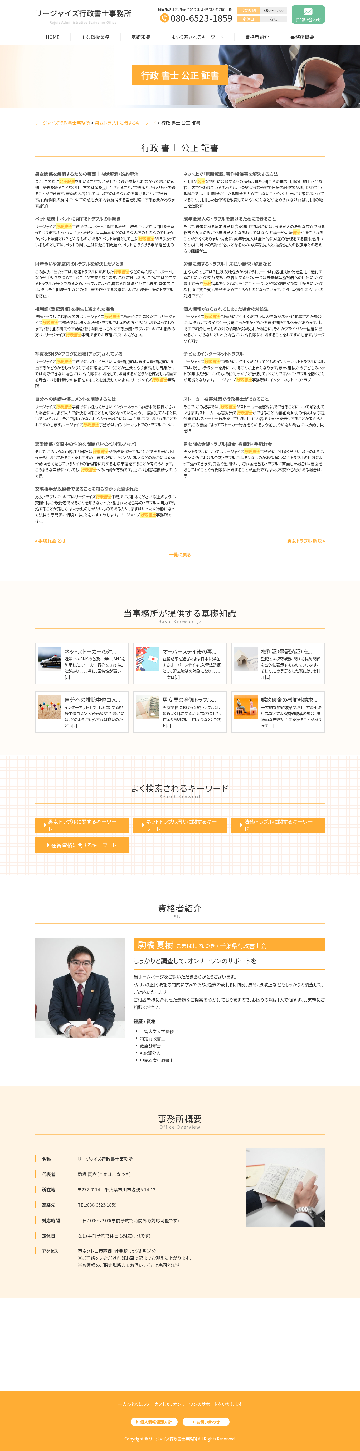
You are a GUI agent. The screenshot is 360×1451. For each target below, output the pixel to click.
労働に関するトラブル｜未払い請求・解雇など (227, 263)
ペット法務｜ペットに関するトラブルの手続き (77, 218)
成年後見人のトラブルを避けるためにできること (229, 218)
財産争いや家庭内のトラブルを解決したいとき (79, 263)
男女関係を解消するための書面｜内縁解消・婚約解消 (87, 173)
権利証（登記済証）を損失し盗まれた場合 (74, 308)
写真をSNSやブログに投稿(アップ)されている (79, 353)
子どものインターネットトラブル (213, 353)
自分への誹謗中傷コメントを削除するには (75, 398)
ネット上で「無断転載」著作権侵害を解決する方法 (230, 173)
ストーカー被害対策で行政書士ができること (226, 398)
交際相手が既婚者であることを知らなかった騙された (86, 488)
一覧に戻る (180, 554)
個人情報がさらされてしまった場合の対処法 (226, 308)
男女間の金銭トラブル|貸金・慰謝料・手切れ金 (227, 443)
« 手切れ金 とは (50, 540)
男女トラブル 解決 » (306, 540)
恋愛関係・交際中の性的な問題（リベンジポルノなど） (86, 443)
